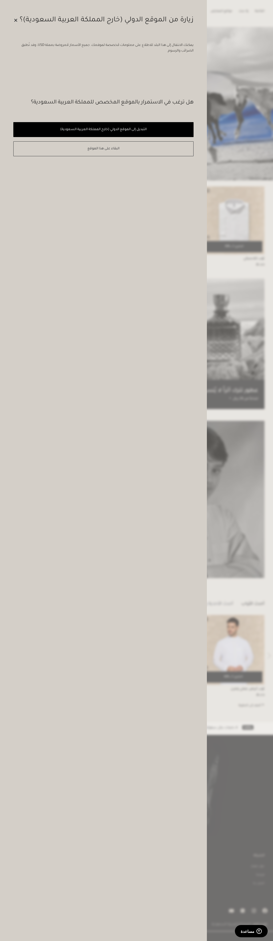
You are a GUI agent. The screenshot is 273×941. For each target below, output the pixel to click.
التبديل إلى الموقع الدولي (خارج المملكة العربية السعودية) (103, 129)
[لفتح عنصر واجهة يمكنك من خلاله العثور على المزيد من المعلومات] (251, 931)
